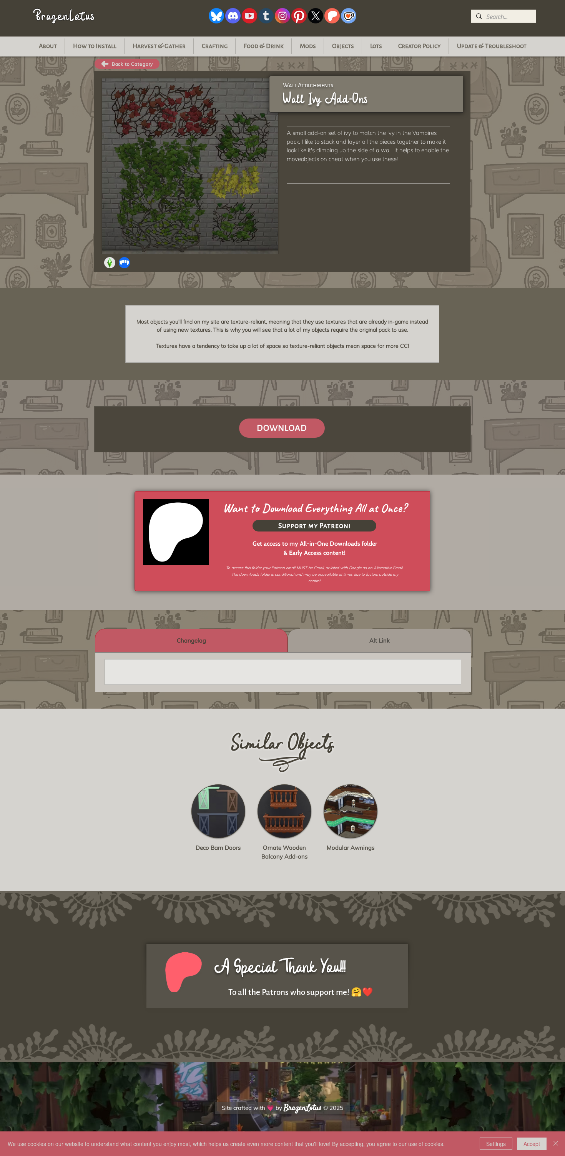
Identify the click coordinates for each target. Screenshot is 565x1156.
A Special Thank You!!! (280, 967)
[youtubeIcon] (249, 15)
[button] (491, 46)
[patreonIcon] (332, 15)
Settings (496, 1144)
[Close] (555, 1144)
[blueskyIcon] (216, 15)
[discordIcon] (233, 15)
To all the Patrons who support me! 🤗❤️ (300, 992)
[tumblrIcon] (266, 15)
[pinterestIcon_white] (299, 15)
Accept (531, 1144)
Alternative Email (388, 567)
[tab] (191, 640)
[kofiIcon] (348, 15)
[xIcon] (315, 15)
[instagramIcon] (282, 15)
